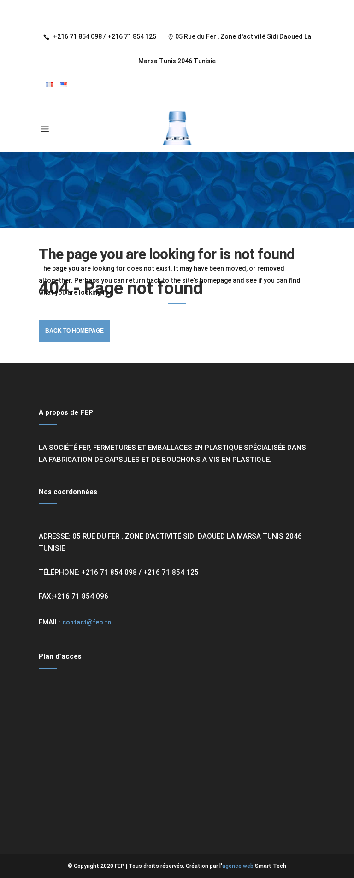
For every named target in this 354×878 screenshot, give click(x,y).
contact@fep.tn (86, 622)
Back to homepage (74, 330)
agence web (238, 866)
